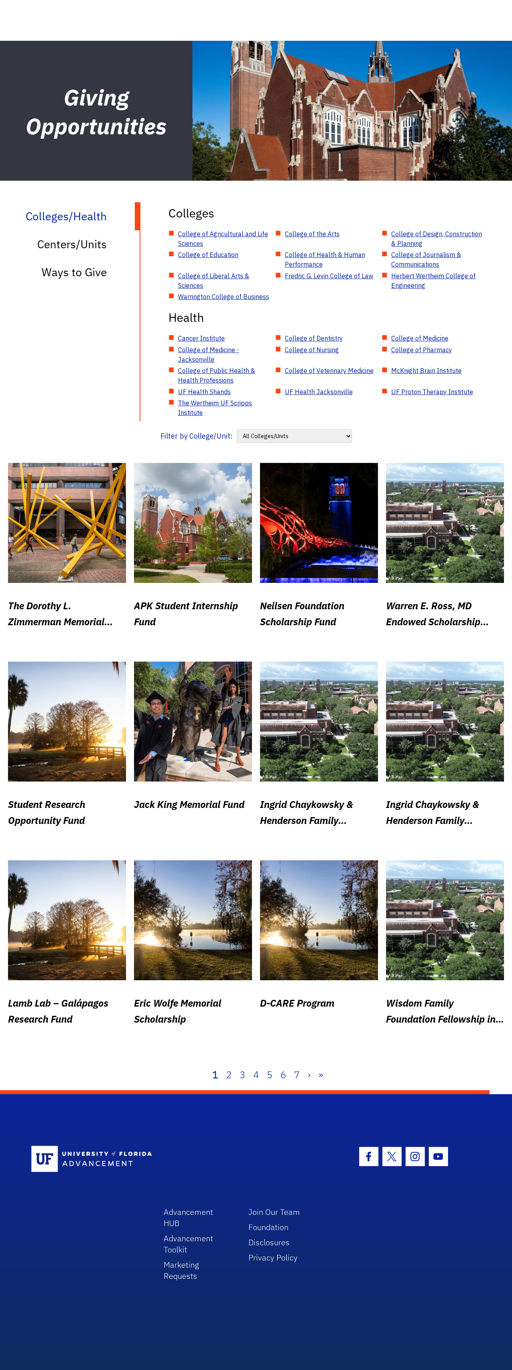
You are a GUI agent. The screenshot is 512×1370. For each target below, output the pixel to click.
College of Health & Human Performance (325, 259)
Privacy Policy (273, 1257)
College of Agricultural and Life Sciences (223, 238)
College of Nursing (312, 350)
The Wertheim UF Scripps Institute (215, 408)
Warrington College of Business (223, 297)
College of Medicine (419, 338)
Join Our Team (274, 1211)
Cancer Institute (201, 338)
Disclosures (269, 1242)
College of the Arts (312, 234)
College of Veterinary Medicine (329, 371)
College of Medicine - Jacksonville (208, 354)
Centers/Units (72, 244)
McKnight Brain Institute (426, 371)
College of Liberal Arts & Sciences (213, 280)
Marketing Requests (181, 1270)
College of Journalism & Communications (426, 259)
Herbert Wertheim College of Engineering (433, 280)
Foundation (268, 1227)
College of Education (208, 255)
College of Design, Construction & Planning (436, 238)
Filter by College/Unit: (196, 436)
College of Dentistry (314, 338)
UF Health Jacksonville (319, 392)
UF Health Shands (204, 392)
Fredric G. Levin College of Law (329, 276)
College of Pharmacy (421, 350)
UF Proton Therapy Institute (432, 392)
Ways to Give (74, 272)
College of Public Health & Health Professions (216, 375)
